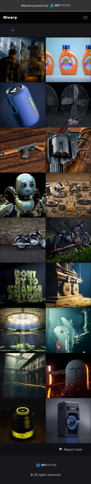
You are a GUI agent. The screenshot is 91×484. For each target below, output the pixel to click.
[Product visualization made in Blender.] (68, 40)
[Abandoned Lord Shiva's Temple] (68, 310)
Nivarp (10, 17)
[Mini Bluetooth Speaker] (23, 401)
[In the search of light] (23, 40)
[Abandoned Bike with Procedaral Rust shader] (68, 220)
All (12, 30)
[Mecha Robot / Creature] (23, 175)
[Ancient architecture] (23, 356)
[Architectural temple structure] (68, 265)
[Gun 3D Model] (68, 130)
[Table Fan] (68, 85)
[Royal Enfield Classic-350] (23, 220)
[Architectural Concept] (23, 310)
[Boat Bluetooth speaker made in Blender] (23, 85)
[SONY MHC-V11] (68, 401)
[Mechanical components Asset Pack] (68, 175)
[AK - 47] (23, 130)
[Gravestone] (68, 356)
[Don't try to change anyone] (23, 265)
